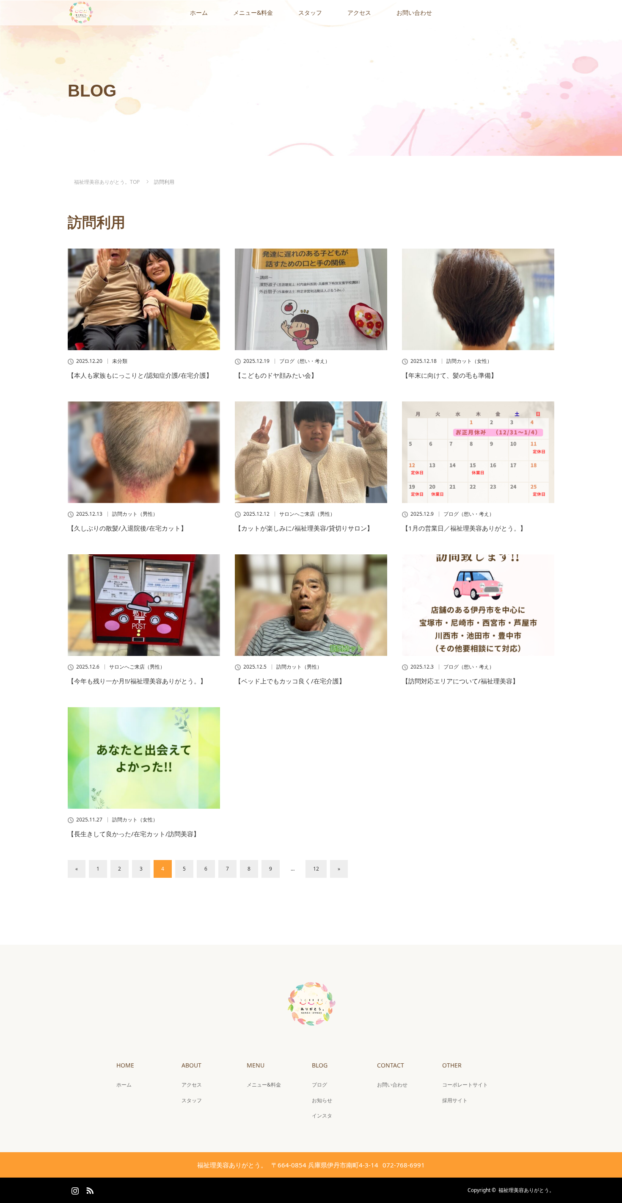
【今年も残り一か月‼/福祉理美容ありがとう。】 (137, 681)
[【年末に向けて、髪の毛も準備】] (478, 299)
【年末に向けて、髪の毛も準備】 (449, 375)
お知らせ (322, 1100)
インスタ (322, 1115)
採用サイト (455, 1100)
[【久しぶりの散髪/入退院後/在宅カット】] (144, 452)
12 (316, 868)
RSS (89, 1189)
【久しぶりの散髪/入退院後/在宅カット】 (127, 528)
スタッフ (310, 12)
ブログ (319, 1084)
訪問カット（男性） (135, 514)
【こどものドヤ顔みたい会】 (276, 375)
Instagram (74, 1189)
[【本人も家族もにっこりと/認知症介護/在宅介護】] (144, 299)
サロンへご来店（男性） (307, 514)
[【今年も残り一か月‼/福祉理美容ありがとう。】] (144, 605)
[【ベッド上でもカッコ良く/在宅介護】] (311, 605)
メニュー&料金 (253, 12)
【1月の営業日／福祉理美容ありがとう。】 (464, 528)
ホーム (199, 12)
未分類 (119, 361)
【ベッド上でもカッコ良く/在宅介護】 (290, 681)
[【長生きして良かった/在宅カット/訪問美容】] (144, 758)
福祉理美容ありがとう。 (526, 1190)
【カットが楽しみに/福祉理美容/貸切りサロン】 (304, 528)
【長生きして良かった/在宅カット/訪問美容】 (134, 834)
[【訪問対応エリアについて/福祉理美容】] (478, 605)
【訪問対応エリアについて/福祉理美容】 (460, 681)
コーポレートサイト (465, 1084)
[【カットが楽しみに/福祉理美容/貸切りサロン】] (311, 452)
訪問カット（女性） (469, 361)
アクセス (359, 12)
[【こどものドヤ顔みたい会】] (311, 299)
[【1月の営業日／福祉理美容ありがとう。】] (478, 452)
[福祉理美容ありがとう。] (311, 1024)
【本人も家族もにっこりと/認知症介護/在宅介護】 (140, 375)
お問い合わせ (414, 12)
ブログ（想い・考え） (304, 361)
